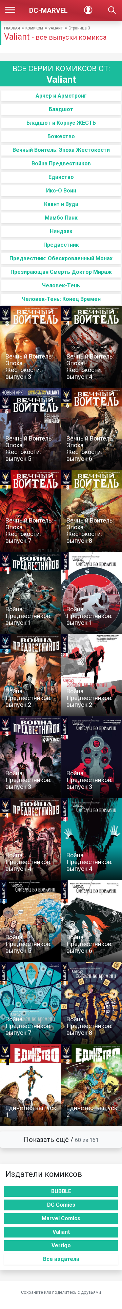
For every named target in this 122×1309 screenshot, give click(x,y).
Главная (12, 28)
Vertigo (61, 1245)
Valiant (55, 28)
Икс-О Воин (61, 190)
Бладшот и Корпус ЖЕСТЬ (61, 123)
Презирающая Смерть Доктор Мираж (61, 272)
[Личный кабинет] (88, 10)
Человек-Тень (61, 285)
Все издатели (61, 1259)
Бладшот (61, 109)
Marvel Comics (61, 1218)
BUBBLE (61, 1191)
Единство (61, 177)
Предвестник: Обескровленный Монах (61, 258)
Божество (61, 136)
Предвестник (61, 245)
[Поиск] (112, 10)
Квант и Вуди (61, 204)
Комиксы (34, 28)
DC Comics (61, 1205)
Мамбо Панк (61, 217)
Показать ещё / (61, 1140)
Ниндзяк (61, 231)
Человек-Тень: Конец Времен (61, 299)
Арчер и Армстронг (61, 96)
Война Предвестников (61, 163)
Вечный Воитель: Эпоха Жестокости (61, 150)
